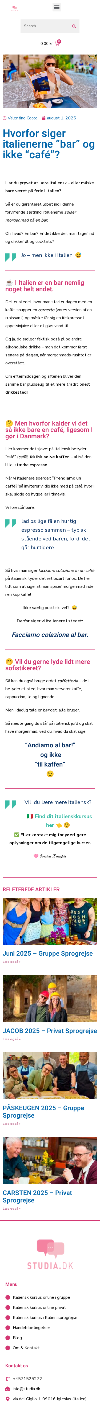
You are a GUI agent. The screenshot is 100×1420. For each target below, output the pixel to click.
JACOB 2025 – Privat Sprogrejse (50, 1031)
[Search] (75, 26)
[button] (57, 7)
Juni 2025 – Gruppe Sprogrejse (48, 953)
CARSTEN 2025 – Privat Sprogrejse (37, 1196)
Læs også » (12, 962)
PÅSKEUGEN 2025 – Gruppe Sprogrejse (43, 1111)
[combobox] (46, 26)
